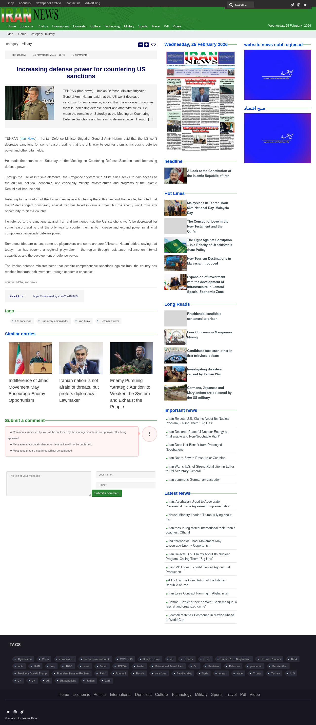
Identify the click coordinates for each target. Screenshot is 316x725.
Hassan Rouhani (271, 659)
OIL (196, 666)
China (45, 659)
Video (177, 26)
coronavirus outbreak (97, 659)
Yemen (90, 680)
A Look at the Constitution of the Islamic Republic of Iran (196, 582)
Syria (205, 673)
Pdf (166, 26)
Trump (257, 673)
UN (34, 680)
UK (19, 680)
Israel (86, 666)
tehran (222, 673)
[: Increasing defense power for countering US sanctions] (153, 44)
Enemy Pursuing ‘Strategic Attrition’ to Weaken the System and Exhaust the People (130, 393)
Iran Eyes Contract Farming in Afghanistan (198, 593)
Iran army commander (55, 321)
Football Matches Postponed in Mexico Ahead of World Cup (200, 617)
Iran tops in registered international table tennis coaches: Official (200, 530)
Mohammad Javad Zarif (169, 666)
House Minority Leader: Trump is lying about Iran (199, 517)
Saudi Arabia (184, 673)
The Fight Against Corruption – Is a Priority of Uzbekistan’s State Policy (209, 245)
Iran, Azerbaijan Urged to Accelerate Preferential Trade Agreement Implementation (198, 504)
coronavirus (66, 659)
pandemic (256, 666)
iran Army (84, 321)
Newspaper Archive (49, 3)
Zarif (107, 680)
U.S (292, 673)
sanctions (160, 673)
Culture (95, 26)
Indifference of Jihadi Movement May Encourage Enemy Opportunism (193, 543)
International (60, 26)
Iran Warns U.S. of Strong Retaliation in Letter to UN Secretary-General (200, 469)
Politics (43, 26)
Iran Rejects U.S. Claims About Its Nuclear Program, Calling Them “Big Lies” (198, 421)
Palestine (234, 666)
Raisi (102, 673)
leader (140, 666)
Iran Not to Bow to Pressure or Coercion (196, 458)
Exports (188, 659)
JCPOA (122, 666)
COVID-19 (126, 659)
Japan (103, 666)
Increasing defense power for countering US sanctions (81, 72)
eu (171, 659)
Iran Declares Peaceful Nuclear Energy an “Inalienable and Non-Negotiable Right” (197, 434)
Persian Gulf (279, 666)
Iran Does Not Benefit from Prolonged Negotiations (194, 447)
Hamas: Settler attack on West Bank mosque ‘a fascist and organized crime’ (201, 604)
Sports (143, 26)
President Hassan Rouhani (73, 673)
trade (240, 673)
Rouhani (121, 673)
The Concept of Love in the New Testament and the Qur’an (207, 226)
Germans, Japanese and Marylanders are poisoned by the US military (209, 393)
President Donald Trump (32, 673)
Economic (27, 26)
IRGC (68, 666)
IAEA (294, 659)
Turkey (275, 673)
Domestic (80, 26)
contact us (73, 3)
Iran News (27, 138)
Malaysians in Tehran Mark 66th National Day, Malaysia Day (208, 208)
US (48, 680)
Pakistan (213, 666)
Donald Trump (151, 659)
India (20, 666)
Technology (112, 26)
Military (129, 26)
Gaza (206, 659)
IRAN (37, 666)
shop (10, 3)
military (50, 34)
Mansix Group (30, 718)
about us (25, 3)
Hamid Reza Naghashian (235, 659)
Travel (155, 26)
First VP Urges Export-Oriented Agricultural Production (198, 569)
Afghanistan (25, 659)
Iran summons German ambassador (193, 479)
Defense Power (109, 321)
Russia (140, 673)
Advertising (92, 3)
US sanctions (23, 321)
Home (11, 26)
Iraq (52, 666)
